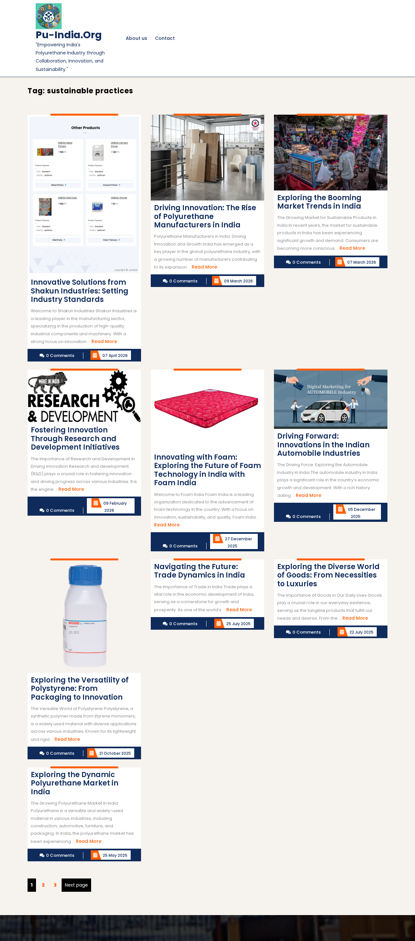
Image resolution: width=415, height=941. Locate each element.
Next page (76, 885)
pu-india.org (69, 35)
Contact (165, 38)
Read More (104, 341)
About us (136, 38)
